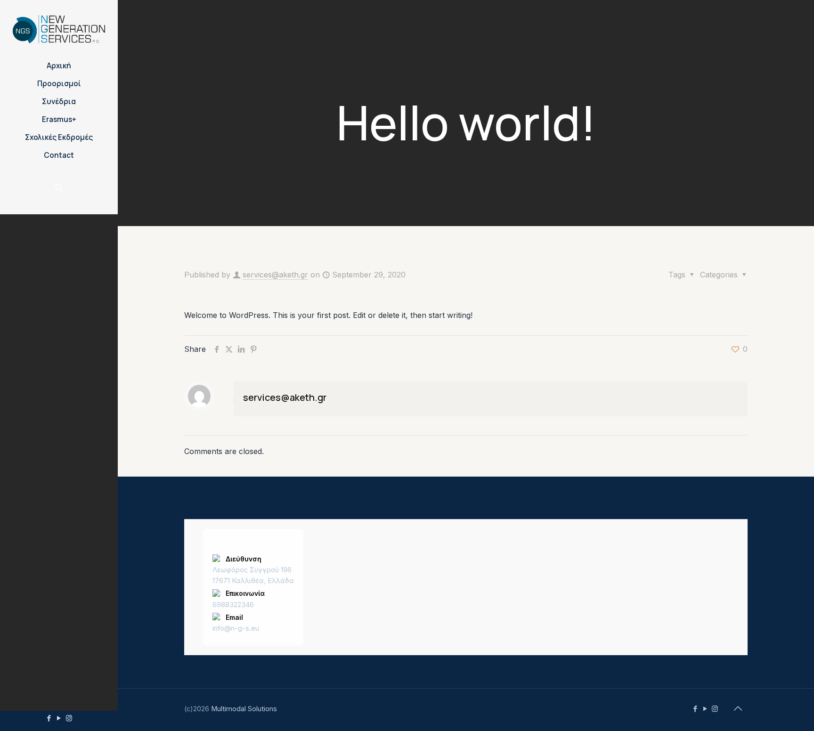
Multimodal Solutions (244, 709)
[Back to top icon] (738, 708)
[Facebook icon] (49, 718)
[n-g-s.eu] (59, 28)
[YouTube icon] (59, 718)
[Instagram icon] (69, 718)
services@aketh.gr (275, 274)
